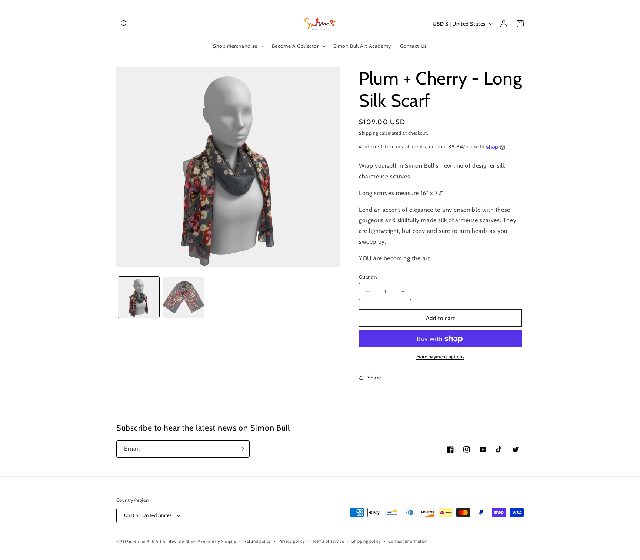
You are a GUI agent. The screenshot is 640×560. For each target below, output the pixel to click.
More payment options (440, 356)
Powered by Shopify (217, 541)
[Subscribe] (241, 449)
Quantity (368, 277)
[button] (124, 24)
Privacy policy (292, 541)
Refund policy (257, 541)
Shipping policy (366, 541)
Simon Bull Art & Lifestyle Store (164, 541)
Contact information (407, 541)
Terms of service (328, 541)
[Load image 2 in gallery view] (183, 297)
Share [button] (374, 377)
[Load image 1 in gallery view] (138, 297)
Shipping (369, 133)
